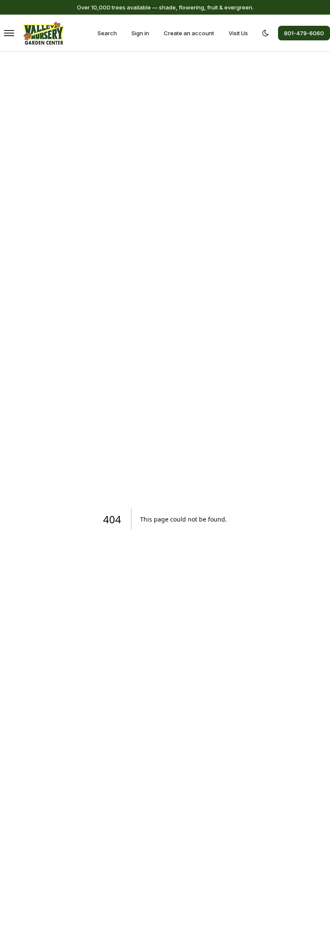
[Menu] (9, 33)
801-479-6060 (304, 33)
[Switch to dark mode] (265, 33)
